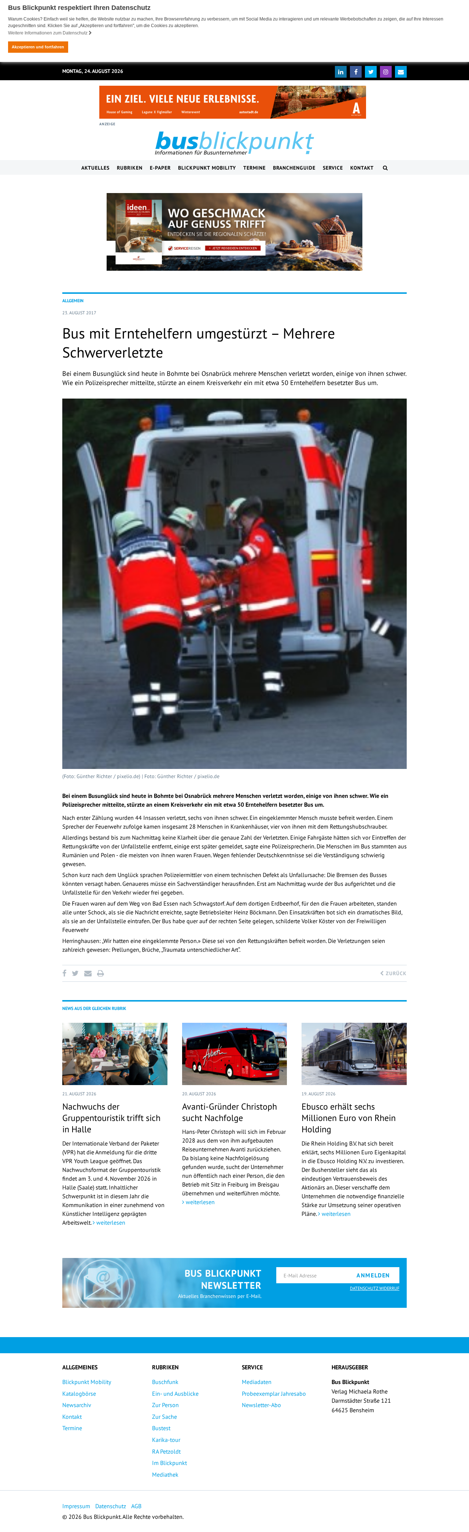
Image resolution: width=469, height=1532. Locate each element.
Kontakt (362, 167)
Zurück (395, 973)
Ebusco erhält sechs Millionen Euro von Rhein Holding (349, 1118)
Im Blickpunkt (169, 1462)
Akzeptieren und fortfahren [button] (38, 47)
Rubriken (130, 167)
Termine (254, 167)
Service (333, 167)
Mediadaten (257, 1381)
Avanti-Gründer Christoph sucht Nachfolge (229, 1112)
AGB (136, 1506)
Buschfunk (165, 1381)
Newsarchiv (76, 1405)
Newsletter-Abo (261, 1405)
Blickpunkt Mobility (207, 167)
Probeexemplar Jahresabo (274, 1393)
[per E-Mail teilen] (87, 973)
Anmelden (373, 1275)
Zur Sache (164, 1416)
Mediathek (165, 1474)
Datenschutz (110, 1506)
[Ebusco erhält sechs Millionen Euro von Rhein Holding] (354, 1054)
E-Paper (160, 167)
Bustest (161, 1428)
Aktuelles (95, 167)
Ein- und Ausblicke (175, 1393)
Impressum (76, 1506)
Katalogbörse (79, 1393)
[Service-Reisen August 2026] (234, 232)
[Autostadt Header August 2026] (232, 102)
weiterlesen (110, 1222)
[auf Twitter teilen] (75, 973)
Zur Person (165, 1405)
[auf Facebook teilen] (65, 973)
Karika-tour (166, 1439)
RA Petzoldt (166, 1451)
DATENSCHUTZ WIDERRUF (374, 1288)
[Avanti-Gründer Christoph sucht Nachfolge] (234, 1054)
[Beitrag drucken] (100, 973)
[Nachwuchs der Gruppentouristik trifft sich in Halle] (114, 1054)
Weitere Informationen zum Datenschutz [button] (48, 33)
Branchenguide (294, 167)
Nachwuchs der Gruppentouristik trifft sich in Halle (111, 1118)
